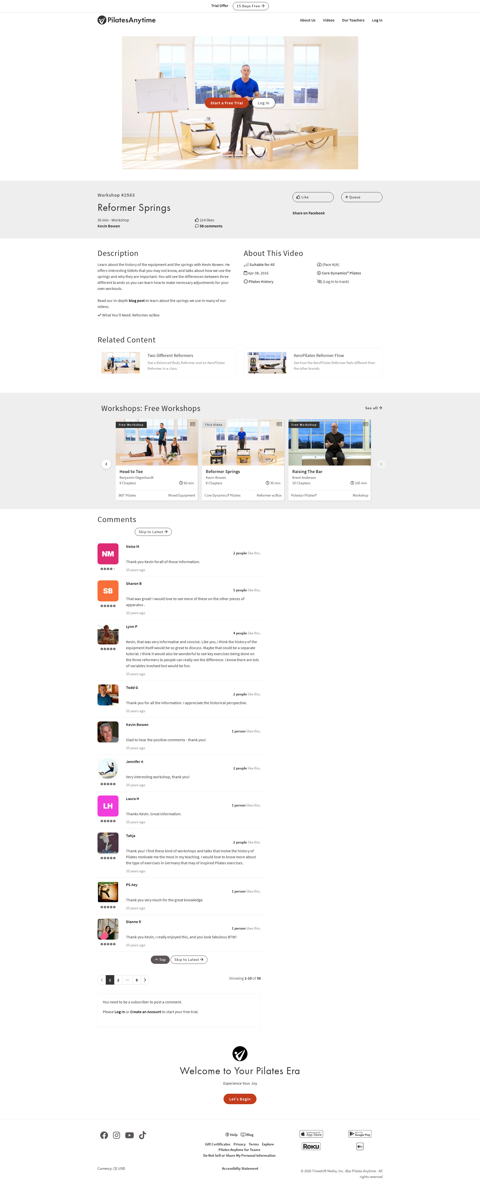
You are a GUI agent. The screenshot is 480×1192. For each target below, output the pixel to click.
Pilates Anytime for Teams (239, 1149)
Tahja (130, 835)
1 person (239, 731)
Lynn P (131, 626)
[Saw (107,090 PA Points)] (108, 568)
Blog (250, 1134)
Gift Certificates (217, 1144)
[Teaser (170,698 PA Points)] (108, 906)
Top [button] (162, 959)
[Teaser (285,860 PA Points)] (108, 605)
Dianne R (133, 921)
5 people (240, 590)
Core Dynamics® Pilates (341, 272)
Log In (377, 20)
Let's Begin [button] (240, 1098)
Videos (328, 20)
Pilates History (261, 281)
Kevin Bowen (109, 225)
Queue (354, 197)
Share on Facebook (308, 212)
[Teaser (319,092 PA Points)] (108, 820)
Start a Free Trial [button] (226, 102)
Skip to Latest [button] (151, 531)
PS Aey (132, 884)
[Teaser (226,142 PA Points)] (108, 943)
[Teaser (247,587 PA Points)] (108, 648)
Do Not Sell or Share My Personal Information (239, 1155)
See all (372, 408)
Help (233, 1134)
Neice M (132, 546)
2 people (240, 553)
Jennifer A (134, 761)
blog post (137, 300)
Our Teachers (353, 20)
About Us (308, 20)
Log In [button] (264, 102)
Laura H (132, 798)
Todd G (132, 687)
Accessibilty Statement (240, 1168)
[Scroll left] (106, 464)
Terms (254, 1144)
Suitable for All (262, 264)
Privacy (240, 1144)
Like (304, 197)
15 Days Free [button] (249, 6)
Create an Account (145, 1011)
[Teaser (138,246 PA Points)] (108, 857)
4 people (240, 633)
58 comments (211, 225)
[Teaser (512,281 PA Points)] (108, 783)
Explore (268, 1144)
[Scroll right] (381, 464)
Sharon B (134, 583)
